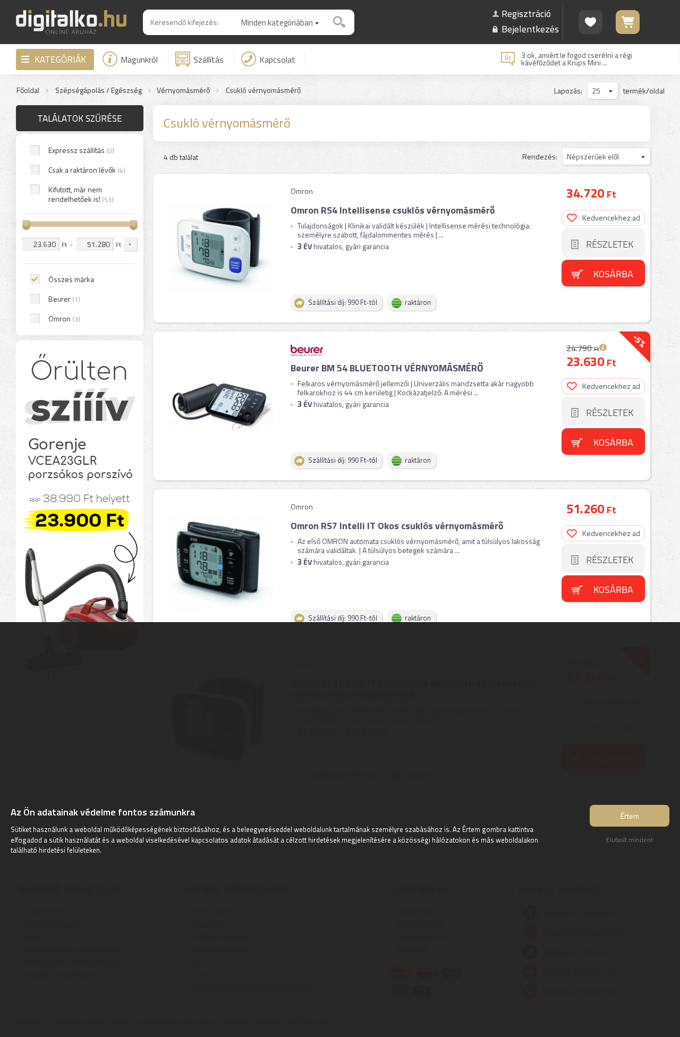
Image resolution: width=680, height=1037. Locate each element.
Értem (629, 815)
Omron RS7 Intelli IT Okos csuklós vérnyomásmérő (397, 525)
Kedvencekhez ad (611, 217)
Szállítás (208, 59)
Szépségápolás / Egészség (98, 90)
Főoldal (27, 90)
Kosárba (613, 274)
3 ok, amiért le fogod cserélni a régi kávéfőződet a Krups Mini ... (576, 59)
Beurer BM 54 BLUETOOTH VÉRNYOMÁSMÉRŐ (387, 368)
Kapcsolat (277, 59)
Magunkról (139, 59)
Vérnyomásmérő (183, 90)
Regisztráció (526, 13)
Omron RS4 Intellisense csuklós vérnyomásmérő (393, 210)
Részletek (609, 244)
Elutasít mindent (629, 840)
